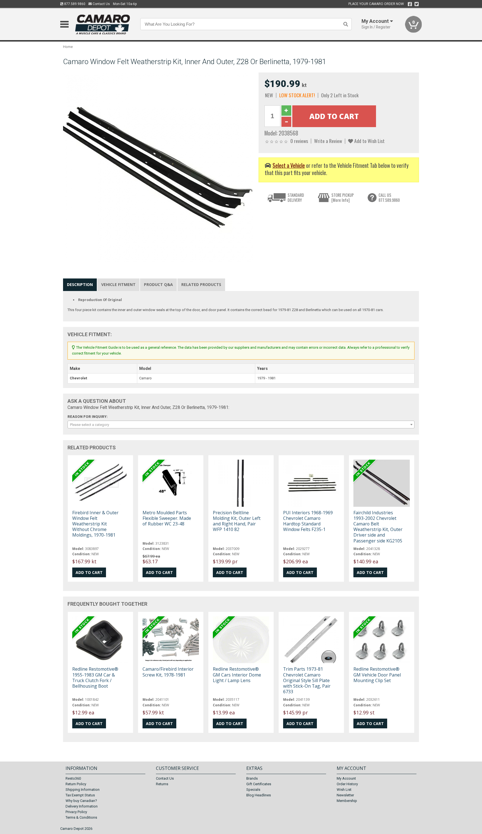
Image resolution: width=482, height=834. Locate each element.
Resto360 (73, 778)
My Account (346, 778)
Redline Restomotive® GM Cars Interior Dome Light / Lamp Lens (237, 674)
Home (68, 47)
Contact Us (101, 4)
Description (80, 284)
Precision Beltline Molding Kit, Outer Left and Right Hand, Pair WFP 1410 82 (237, 521)
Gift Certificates (258, 784)
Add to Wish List (369, 140)
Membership (347, 801)
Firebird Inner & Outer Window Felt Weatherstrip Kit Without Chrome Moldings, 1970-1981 (95, 524)
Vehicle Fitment (118, 284)
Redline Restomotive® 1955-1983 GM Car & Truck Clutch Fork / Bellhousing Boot (95, 677)
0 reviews (299, 140)
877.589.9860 (74, 4)
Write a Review (328, 140)
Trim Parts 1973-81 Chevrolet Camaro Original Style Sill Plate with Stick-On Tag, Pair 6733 (307, 680)
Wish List (344, 789)
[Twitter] (416, 4)
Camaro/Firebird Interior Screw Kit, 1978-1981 (168, 672)
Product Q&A (158, 284)
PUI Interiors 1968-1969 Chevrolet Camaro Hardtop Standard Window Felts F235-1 (308, 521)
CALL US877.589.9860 (389, 197)
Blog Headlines (258, 795)
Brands (252, 778)
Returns (162, 784)
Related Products (201, 284)
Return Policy (76, 784)
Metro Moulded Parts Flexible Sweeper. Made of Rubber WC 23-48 (167, 518)
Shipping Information (83, 789)
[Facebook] (410, 4)
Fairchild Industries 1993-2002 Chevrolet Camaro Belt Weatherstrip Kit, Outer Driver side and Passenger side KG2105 (378, 527)
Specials (253, 789)
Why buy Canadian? (81, 801)
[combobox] (241, 424)
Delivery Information (82, 806)
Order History (347, 784)
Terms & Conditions (81, 817)
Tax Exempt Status (80, 795)
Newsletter (345, 795)
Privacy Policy (76, 812)
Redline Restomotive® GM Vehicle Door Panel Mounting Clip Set (377, 674)
